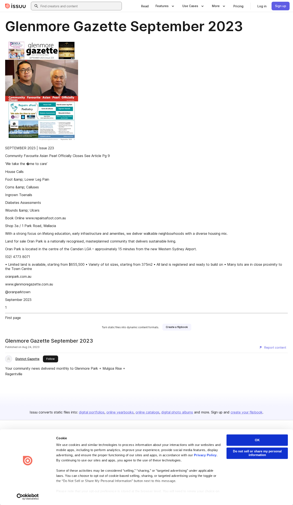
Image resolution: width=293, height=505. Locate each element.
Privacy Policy (205, 455)
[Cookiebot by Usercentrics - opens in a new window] (28, 496)
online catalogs (147, 412)
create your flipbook (247, 412)
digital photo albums (177, 412)
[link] (145, 6)
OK (257, 440)
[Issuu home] (15, 6)
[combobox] (80, 6)
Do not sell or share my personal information (257, 453)
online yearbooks (120, 412)
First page (13, 318)
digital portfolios (91, 412)
